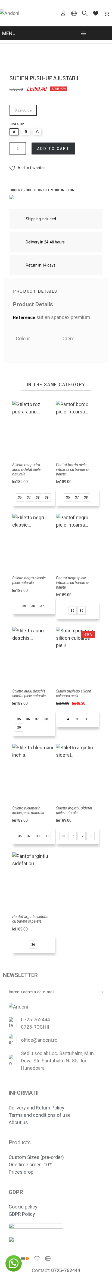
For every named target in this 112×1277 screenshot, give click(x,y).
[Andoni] (9, 13)
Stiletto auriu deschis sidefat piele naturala (29, 693)
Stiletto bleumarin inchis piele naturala (28, 810)
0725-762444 (35, 1019)
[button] (27, 168)
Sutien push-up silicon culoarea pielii (73, 693)
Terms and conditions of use (40, 1115)
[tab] (56, 291)
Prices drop (21, 1172)
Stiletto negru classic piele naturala (29, 580)
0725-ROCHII (35, 1027)
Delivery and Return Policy (36, 1108)
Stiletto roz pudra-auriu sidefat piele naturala (26, 469)
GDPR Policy (22, 1214)
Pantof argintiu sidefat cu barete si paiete (30, 918)
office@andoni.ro (39, 1040)
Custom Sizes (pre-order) (36, 1157)
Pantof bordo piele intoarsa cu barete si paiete (72, 469)
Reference (24, 317)
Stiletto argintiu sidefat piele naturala (74, 810)
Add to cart (53, 148)
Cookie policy (23, 1207)
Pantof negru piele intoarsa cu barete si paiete (72, 582)
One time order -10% (30, 1164)
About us (18, 1122)
